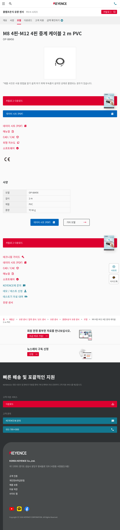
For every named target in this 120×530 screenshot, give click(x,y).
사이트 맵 (13, 493)
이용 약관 (13, 489)
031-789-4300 (12, 429)
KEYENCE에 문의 (12, 285)
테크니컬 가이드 (11, 257)
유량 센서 (8, 302)
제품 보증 (13, 484)
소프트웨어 (9, 148)
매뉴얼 (6, 131)
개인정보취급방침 (17, 480)
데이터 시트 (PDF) (13, 126)
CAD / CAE (9, 137)
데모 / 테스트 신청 (13, 291)
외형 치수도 (9, 142)
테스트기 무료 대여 (13, 296)
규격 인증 (13, 475)
